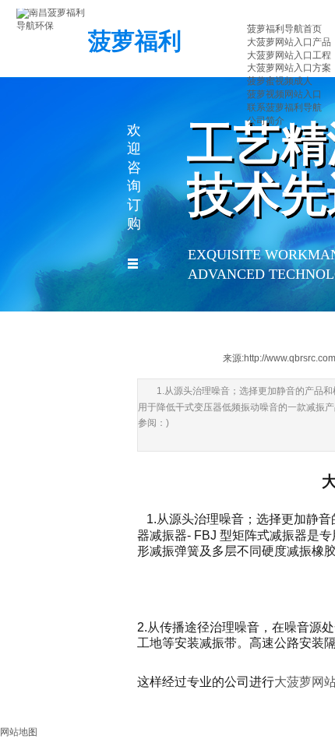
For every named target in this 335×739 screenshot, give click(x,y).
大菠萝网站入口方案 (289, 67)
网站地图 (18, 732)
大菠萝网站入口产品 (289, 42)
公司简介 (265, 120)
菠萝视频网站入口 (284, 94)
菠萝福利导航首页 (284, 28)
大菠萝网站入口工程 (289, 55)
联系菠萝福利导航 (284, 107)
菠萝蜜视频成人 (279, 81)
